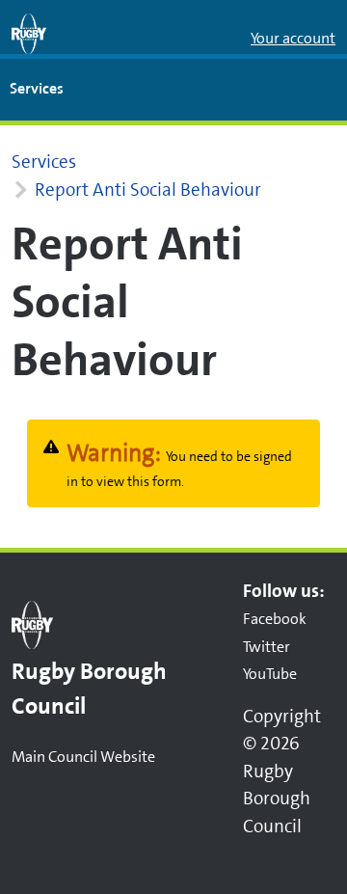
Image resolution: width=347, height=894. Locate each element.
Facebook (275, 619)
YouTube (270, 674)
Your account (293, 38)
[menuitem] (37, 90)
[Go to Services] (29, 34)
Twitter (266, 647)
